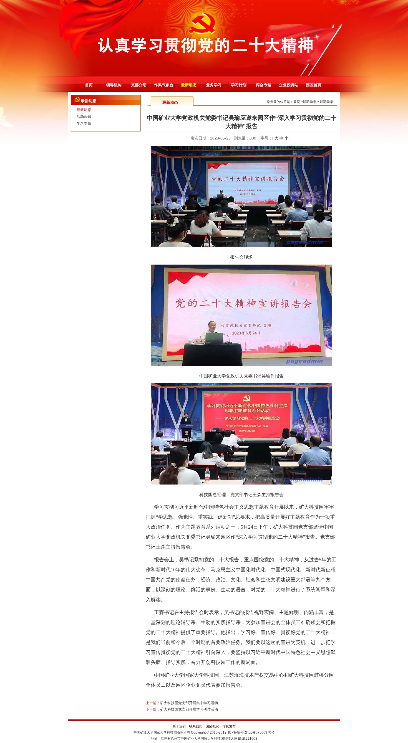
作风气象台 (163, 85)
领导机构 (114, 85)
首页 (89, 85)
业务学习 (213, 85)
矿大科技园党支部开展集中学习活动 (189, 703)
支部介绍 (139, 85)
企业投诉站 (288, 85)
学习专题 (84, 123)
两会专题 (263, 85)
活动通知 (84, 117)
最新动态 (189, 85)
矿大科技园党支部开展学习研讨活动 (189, 709)
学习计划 (238, 85)
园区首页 (313, 85)
